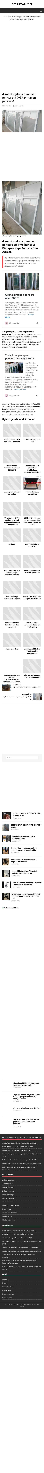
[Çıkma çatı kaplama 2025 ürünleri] (6, 1112)
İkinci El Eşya (16, 16)
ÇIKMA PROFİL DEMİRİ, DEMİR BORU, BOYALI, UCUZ (27, 814)
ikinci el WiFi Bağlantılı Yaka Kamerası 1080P (23, 837)
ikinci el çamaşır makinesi (10, 1205)
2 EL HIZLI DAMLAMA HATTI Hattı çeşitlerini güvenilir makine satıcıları (26, 1122)
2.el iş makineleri (8, 1187)
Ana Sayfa (7, 16)
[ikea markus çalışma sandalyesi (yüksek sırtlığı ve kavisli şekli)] (5, 852)
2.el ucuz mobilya (8, 1191)
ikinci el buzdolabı (8, 1202)
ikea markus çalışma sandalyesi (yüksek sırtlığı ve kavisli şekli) (24, 849)
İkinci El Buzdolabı (8, 1294)
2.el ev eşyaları (7, 1184)
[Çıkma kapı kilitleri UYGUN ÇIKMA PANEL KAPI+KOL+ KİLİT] (6, 1087)
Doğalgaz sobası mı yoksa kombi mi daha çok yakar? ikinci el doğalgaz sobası (26, 1097)
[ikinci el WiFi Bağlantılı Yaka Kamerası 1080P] (6, 841)
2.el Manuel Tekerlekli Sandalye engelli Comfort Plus (24, 860)
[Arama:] (22, 758)
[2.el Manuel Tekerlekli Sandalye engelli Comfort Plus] (5, 864)
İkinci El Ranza (7, 1298)
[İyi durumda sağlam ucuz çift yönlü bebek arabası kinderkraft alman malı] (6, 898)
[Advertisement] (22, 57)
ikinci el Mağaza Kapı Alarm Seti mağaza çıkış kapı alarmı (24, 872)
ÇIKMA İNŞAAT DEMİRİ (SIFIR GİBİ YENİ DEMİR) (26, 826)
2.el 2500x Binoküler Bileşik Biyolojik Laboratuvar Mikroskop (27, 883)
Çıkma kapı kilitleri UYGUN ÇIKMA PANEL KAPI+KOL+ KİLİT (26, 1084)
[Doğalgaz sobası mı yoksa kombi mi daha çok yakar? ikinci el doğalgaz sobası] (6, 1099)
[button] (40, 10)
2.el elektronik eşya (8, 1180)
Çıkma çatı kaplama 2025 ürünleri (26, 1108)
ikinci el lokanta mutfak (10, 1213)
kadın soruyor (19, 106)
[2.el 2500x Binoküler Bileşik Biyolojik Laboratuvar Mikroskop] (6, 887)
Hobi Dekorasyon (8, 1198)
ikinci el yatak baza (8, 1220)
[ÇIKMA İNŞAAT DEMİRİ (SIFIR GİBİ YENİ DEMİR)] (5, 829)
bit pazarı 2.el (35, 1138)
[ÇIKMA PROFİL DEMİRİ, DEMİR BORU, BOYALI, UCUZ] (6, 818)
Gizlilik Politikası (7, 1287)
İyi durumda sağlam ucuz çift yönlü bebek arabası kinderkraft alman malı (26, 896)
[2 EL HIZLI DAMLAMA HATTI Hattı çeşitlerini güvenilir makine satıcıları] (6, 1124)
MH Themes (21, 1304)
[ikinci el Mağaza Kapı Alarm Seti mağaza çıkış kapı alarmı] (6, 875)
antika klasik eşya (8, 1195)
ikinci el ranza (7, 1216)
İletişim (4, 1283)
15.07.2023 (7, 106)
